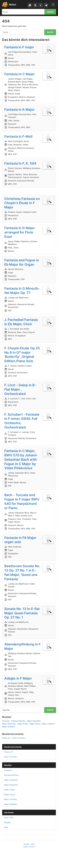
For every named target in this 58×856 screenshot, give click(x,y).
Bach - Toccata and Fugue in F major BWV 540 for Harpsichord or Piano (21, 501)
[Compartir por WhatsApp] (30, 5)
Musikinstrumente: (13, 747)
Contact (32, 847)
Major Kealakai (8, 726)
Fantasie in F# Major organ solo (20, 540)
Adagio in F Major (18, 678)
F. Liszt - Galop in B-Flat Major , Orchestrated (20, 389)
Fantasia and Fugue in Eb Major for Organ (21, 262)
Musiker (8, 765)
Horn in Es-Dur (19, 738)
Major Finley (23, 724)
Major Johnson (48, 724)
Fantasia (6, 721)
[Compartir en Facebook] (40, 5)
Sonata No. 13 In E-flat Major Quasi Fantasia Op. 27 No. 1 (22, 613)
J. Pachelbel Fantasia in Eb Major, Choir (21, 322)
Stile (6, 827)
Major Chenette (34, 721)
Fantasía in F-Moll (18, 136)
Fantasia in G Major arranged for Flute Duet (19, 232)
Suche (50, 12)
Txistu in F (6, 738)
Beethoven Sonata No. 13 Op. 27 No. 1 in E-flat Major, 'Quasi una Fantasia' (22, 572)
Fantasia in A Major (19, 109)
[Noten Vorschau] (48, 49)
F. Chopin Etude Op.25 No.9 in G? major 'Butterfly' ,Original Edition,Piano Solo (22, 354)
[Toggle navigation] (53, 4)
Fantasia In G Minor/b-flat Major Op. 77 (22, 290)
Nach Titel (8, 817)
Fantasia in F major (19, 47)
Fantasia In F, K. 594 (20, 163)
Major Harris (35, 724)
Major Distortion (9, 724)
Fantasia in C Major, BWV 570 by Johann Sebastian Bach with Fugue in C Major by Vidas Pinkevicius (20, 459)
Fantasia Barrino (18, 721)
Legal (25, 847)
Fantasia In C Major (19, 74)
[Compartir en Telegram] (46, 5)
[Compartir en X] (35, 5)
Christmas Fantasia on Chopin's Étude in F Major (22, 203)
